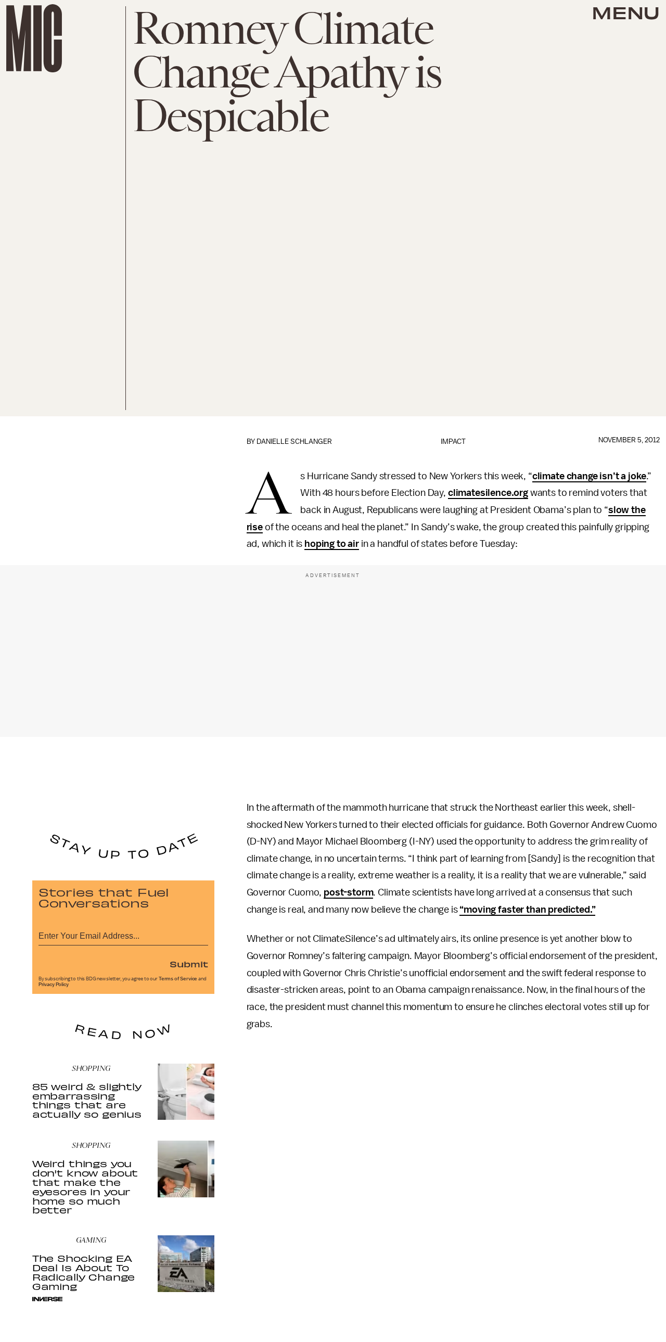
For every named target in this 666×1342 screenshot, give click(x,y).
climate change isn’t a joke (589, 476)
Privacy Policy (54, 984)
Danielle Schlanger (294, 441)
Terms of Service (178, 978)
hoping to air (331, 544)
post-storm (348, 892)
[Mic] (34, 38)
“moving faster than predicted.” (527, 909)
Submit (189, 963)
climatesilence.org (488, 493)
